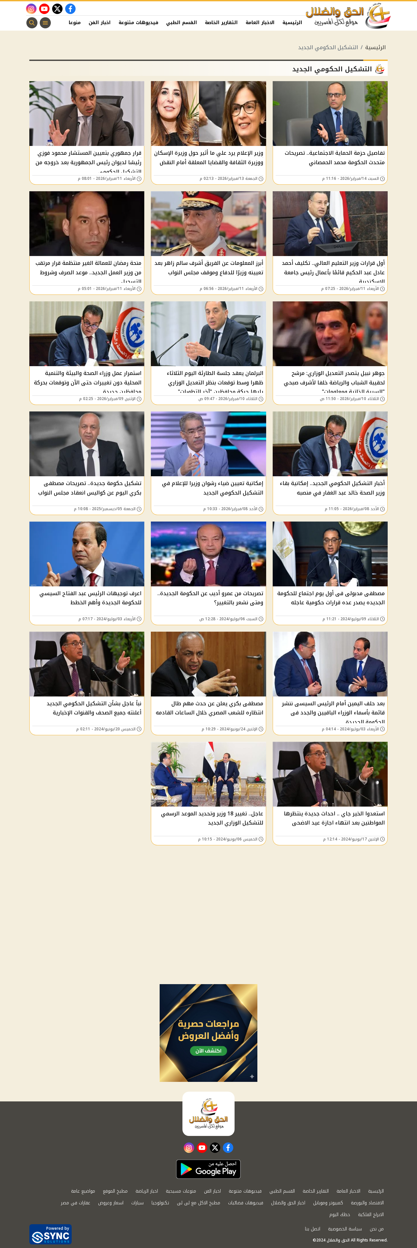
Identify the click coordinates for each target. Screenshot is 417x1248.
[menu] (45, 23)
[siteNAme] (348, 16)
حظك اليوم (339, 1214)
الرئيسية (292, 22)
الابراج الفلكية (371, 1214)
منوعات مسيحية (181, 1191)
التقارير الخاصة (221, 22)
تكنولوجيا (160, 1202)
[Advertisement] (208, 935)
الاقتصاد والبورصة (367, 1202)
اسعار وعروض (110, 1202)
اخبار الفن (100, 22)
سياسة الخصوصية (345, 1229)
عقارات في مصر (75, 1202)
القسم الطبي (181, 22)
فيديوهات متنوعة (138, 22)
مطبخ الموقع (115, 1191)
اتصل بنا (312, 1229)
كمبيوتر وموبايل (328, 1202)
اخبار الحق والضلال (288, 1202)
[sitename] (208, 1113)
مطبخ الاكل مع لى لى (198, 1202)
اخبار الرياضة (147, 1191)
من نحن (377, 1229)
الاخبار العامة (260, 22)
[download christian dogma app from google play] (208, 1169)
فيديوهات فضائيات (245, 1202)
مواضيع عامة (83, 1191)
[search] (32, 23)
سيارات (137, 1202)
